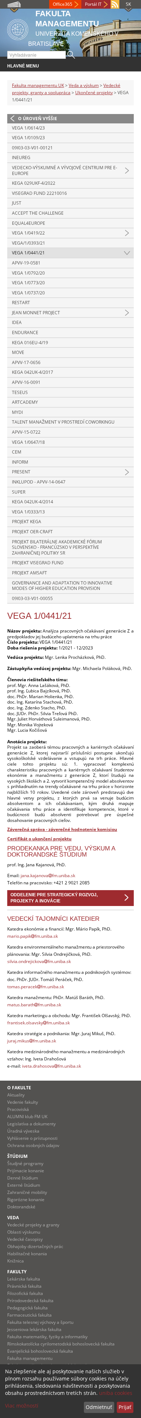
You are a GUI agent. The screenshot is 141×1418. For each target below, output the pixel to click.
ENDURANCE (25, 332)
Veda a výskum (84, 85)
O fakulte (19, 1088)
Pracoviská (18, 1109)
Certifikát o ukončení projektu (39, 839)
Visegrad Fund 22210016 (39, 193)
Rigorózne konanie (25, 1199)
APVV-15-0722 (26, 432)
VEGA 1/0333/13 (28, 512)
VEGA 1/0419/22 (28, 233)
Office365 (62, 4)
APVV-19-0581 (26, 263)
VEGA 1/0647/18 (28, 442)
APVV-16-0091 (26, 382)
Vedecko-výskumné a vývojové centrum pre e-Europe (64, 170)
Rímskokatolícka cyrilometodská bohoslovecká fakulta (61, 1344)
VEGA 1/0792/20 (28, 273)
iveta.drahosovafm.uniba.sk (51, 1066)
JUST (16, 203)
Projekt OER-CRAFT (32, 532)
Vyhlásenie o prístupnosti (32, 1138)
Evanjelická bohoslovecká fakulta (40, 1351)
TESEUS (20, 392)
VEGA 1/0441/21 (28, 253)
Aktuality (16, 1095)
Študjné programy (25, 1163)
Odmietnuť (99, 1407)
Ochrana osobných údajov (33, 1145)
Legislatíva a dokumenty (31, 1124)
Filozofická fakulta (25, 1293)
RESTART (21, 302)
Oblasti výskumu (23, 1232)
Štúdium (17, 1156)
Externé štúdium (23, 1185)
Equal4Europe (28, 223)
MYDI (17, 412)
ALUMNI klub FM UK (27, 1116)
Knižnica (15, 1261)
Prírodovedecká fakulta (30, 1300)
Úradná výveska (23, 1131)
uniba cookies (115, 1392)
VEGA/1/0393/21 (28, 243)
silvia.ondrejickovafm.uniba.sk (39, 961)
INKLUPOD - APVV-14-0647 (38, 482)
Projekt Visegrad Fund (38, 563)
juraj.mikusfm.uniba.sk (31, 1041)
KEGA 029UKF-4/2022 (33, 183)
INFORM (20, 462)
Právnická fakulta (24, 1286)
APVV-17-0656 (26, 362)
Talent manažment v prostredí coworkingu (63, 422)
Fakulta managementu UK (38, 85)
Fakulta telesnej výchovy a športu (40, 1322)
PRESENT (21, 472)
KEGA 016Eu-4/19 (30, 343)
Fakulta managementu (29, 1358)
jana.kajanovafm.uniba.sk (48, 875)
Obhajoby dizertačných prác (35, 1246)
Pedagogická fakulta (27, 1308)
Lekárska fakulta (23, 1279)
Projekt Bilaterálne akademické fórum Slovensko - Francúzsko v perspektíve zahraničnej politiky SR (57, 547)
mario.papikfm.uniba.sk (32, 936)
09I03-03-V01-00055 (32, 598)
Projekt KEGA (26, 521)
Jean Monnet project (36, 313)
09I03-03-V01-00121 (32, 148)
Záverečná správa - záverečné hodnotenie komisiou (62, 829)
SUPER (18, 492)
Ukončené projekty (94, 92)
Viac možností (21, 1405)
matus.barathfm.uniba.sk (34, 1005)
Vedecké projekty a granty (33, 1225)
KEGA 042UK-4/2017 (32, 372)
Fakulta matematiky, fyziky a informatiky (47, 1337)
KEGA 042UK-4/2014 (32, 502)
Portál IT (93, 4)
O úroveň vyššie (37, 118)
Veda (13, 1218)
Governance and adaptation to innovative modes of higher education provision (62, 586)
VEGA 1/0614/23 (28, 128)
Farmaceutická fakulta (29, 1315)
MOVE (18, 352)
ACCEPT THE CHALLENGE (38, 213)
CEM (16, 452)
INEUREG (21, 157)
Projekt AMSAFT (29, 573)
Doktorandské (21, 1207)
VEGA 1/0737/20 (28, 293)
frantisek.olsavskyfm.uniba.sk (38, 1023)
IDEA (17, 322)
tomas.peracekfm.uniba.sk (35, 987)
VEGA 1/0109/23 (28, 138)
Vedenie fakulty (22, 1102)
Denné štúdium (22, 1178)
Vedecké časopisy (25, 1239)
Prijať (125, 1407)
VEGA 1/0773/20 (28, 283)
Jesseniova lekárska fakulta (34, 1329)
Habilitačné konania (27, 1254)
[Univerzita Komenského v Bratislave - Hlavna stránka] (17, 28)
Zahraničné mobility (27, 1192)
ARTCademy (25, 402)
